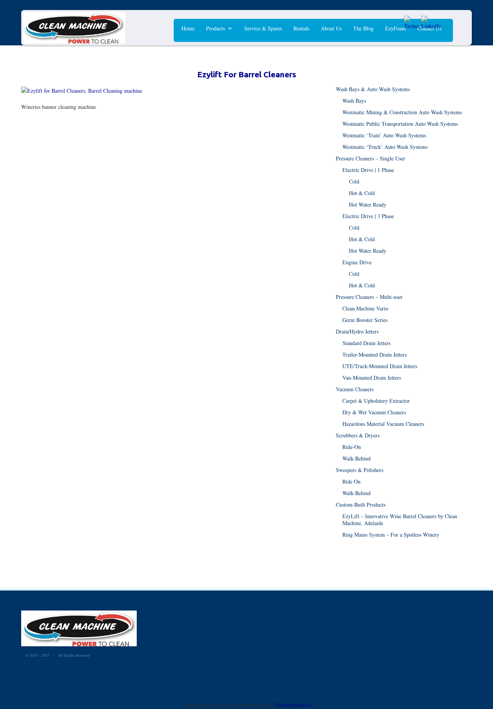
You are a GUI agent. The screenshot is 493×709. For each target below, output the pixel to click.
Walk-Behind (356, 458)
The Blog (363, 28)
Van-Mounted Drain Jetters (371, 377)
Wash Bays (354, 100)
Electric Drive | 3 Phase (368, 216)
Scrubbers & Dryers (357, 435)
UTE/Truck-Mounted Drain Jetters (379, 366)
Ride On (351, 481)
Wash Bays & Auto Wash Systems (373, 89)
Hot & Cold (362, 193)
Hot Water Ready (367, 204)
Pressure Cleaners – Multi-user (369, 296)
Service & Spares (263, 28)
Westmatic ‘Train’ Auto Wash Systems (384, 135)
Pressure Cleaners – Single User (370, 158)
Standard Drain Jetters (366, 343)
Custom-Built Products (361, 504)
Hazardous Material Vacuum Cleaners (383, 423)
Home (188, 28)
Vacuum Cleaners (355, 389)
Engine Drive (357, 262)
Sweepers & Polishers (359, 470)
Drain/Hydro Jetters (357, 331)
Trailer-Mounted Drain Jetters (374, 354)
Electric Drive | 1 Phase (368, 169)
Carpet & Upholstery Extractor (376, 400)
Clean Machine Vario (365, 308)
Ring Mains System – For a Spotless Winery (390, 534)
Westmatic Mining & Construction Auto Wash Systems (402, 112)
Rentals (301, 28)
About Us (331, 28)
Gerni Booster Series (364, 320)
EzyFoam (395, 28)
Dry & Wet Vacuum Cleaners (374, 412)
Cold (354, 181)
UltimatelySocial (293, 704)
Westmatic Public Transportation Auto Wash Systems (400, 123)
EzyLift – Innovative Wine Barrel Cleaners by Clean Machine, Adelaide (399, 519)
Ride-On (351, 446)
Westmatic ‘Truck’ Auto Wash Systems (385, 146)
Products (215, 28)
